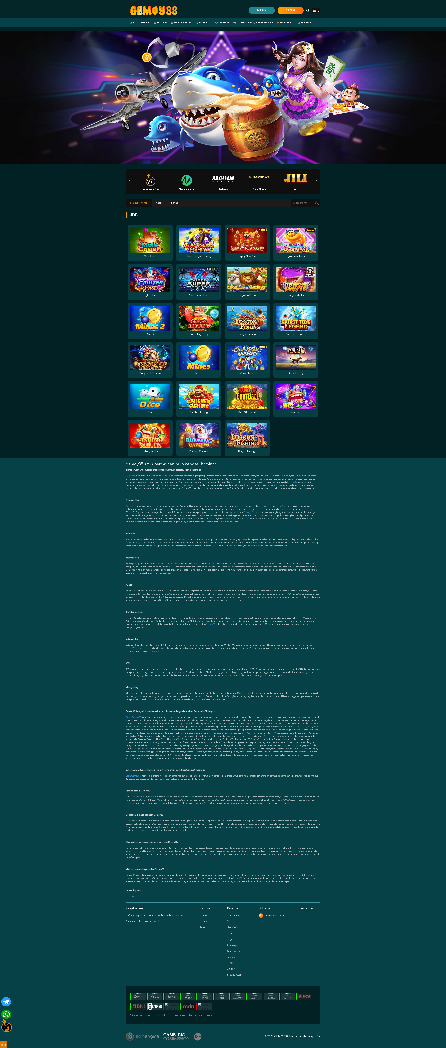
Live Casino (181, 23)
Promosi (204, 915)
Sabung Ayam (234, 975)
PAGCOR (130, 897)
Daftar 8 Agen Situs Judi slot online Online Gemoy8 (154, 915)
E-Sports (231, 969)
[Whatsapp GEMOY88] (5, 1013)
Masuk (261, 10)
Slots (160, 23)
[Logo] (154, 10)
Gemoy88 (292, 482)
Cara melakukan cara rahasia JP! (143, 921)
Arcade (284, 23)
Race (202, 23)
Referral (204, 927)
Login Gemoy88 (133, 776)
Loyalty (203, 921)
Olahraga (243, 23)
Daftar (291, 10)
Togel (222, 23)
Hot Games (140, 23)
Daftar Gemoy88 (133, 717)
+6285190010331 (274, 916)
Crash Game (263, 23)
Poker (305, 23)
